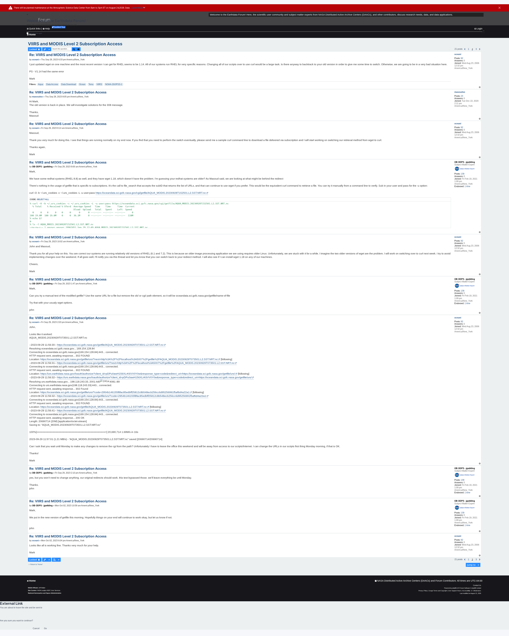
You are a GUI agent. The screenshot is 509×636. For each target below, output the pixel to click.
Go (45, 628)
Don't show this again (35, 33)
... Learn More (136, 7)
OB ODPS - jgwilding (464, 162)
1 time (467, 186)
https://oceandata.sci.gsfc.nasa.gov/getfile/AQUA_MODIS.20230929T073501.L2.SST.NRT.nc (110, 344)
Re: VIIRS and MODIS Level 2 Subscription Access (72, 55)
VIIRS (99, 84)
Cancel (36, 628)
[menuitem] (415, 580)
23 (462, 96)
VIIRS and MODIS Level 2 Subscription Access (75, 43)
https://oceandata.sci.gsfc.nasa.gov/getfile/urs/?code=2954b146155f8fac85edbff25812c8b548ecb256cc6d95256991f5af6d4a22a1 (115, 392)
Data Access (52, 84)
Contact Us (477, 585)
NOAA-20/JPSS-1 (113, 84)
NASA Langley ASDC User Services (48, 590)
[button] (465, 49)
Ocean (82, 84)
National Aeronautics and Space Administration (44, 593)
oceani (457, 54)
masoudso (459, 92)
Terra (91, 84)
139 (462, 174)
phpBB (454, 588)
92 (462, 58)
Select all (43, 199)
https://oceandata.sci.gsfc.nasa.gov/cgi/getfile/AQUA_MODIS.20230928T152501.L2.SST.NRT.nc (151, 192)
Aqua (40, 84)
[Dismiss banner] (500, 8)
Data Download (68, 84)
